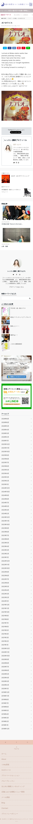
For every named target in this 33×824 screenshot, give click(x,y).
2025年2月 (5, 481)
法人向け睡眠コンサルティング (13, 786)
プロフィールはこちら (16, 287)
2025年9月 (5, 455)
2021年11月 (5, 608)
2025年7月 (5, 462)
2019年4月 (5, 714)
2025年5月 (5, 470)
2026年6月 (5, 422)
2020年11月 (5, 652)
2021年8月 (5, 619)
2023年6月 (5, 539)
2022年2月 (5, 597)
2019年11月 (5, 696)
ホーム (3, 754)
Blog (3, 803)
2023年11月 (5, 521)
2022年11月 (5, 564)
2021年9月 (5, 616)
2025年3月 (5, 477)
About (3, 759)
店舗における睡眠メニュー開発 (13, 792)
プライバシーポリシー (9, 814)
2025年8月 (5, 459)
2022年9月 (5, 572)
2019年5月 (5, 710)
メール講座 (5, 797)
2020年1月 (5, 688)
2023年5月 (5, 543)
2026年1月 (5, 440)
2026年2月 (5, 437)
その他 (14, 25)
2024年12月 (5, 488)
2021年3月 (5, 637)
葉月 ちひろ (17, 144)
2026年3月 (5, 433)
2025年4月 (5, 473)
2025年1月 (5, 484)
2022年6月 (5, 583)
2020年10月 (5, 656)
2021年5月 (5, 630)
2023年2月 (5, 554)
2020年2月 (5, 685)
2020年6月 (5, 670)
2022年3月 (5, 594)
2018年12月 (5, 729)
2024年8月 (5, 499)
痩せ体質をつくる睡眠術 (21, 15)
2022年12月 (5, 561)
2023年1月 (5, 557)
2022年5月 (5, 586)
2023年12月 (5, 517)
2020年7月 (5, 667)
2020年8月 (5, 663)
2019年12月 (5, 692)
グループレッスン (8, 781)
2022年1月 (5, 601)
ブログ (18, 25)
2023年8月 (5, 532)
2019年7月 (5, 703)
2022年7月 (5, 579)
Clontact (4, 808)
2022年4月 (5, 590)
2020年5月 (5, 674)
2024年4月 (5, 510)
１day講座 (5, 764)
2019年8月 (5, 699)
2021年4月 (5, 634)
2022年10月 (5, 568)
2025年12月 (5, 444)
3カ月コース (6, 770)
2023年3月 (5, 550)
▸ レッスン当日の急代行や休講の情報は (17, 10)
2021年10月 (5, 612)
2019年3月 (5, 718)
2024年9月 (5, 495)
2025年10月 (5, 451)
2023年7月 (5, 535)
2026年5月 (5, 426)
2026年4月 (5, 430)
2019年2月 (5, 721)
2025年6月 (5, 466)
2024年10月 (5, 492)
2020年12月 (5, 648)
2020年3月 (5, 681)
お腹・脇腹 (5, 246)
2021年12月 (5, 605)
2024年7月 (5, 502)
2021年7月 (5, 623)
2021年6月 (5, 626)
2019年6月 (5, 707)
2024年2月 (5, 513)
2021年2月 (5, 641)
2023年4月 (5, 546)
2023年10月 (5, 524)
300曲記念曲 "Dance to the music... (12, 224)
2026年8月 (5, 419)
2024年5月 (5, 506)
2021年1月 (4, 645)
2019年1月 (4, 725)
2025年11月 (5, 448)
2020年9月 (5, 659)
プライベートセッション (10, 775)
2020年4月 (5, 678)
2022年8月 (5, 575)
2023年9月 (5, 528)
